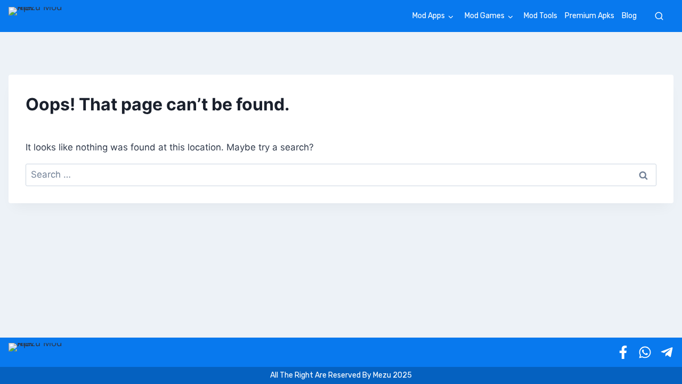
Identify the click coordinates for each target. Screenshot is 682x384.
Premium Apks (589, 15)
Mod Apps (428, 15)
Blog (629, 15)
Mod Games (485, 15)
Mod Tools (540, 15)
